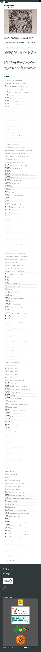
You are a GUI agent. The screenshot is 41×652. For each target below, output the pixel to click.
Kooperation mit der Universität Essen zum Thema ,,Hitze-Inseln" (17, 107)
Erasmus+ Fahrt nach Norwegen (11, 540)
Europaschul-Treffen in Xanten (10, 122)
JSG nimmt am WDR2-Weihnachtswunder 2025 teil (14, 207)
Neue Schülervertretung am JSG (11, 334)
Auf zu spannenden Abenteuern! (11, 407)
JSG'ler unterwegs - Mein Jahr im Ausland (12, 452)
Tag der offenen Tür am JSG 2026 (11, 189)
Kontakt (29, 647)
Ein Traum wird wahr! (9, 234)
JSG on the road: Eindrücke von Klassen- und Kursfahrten (15, 456)
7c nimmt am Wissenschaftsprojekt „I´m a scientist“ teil (15, 531)
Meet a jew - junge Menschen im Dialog (12, 331)
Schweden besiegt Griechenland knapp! (12, 431)
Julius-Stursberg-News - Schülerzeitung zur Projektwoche (15, 89)
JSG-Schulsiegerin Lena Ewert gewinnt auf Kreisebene (15, 552)
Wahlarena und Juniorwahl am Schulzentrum (13, 247)
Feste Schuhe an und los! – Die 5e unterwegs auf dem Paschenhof (17, 141)
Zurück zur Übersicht (10, 560)
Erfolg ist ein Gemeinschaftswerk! (11, 449)
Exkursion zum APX (8, 280)
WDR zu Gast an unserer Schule (11, 434)
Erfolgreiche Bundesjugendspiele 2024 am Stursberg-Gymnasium (17, 340)
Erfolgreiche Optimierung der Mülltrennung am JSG (14, 398)
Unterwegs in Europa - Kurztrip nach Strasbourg (14, 195)
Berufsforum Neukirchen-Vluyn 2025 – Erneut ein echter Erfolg (16, 231)
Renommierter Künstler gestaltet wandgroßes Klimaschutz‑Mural (17, 92)
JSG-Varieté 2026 (8, 171)
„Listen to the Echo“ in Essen (10, 225)
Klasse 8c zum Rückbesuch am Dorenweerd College (14, 98)
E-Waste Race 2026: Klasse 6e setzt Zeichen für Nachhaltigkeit (16, 116)
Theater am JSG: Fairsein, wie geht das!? (12, 213)
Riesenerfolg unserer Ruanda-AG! (11, 555)
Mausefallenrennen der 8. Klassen (11, 474)
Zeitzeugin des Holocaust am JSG (11, 319)
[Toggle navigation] (37, 1)
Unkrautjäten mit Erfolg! (9, 440)
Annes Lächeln (7, 519)
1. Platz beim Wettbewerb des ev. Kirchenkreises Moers (15, 259)
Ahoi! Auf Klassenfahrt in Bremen (11, 240)
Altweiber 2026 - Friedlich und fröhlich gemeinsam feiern (15, 177)
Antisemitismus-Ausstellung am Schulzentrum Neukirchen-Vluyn (17, 534)
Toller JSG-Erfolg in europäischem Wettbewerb (13, 125)
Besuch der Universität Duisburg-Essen (12, 292)
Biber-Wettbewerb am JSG (10, 295)
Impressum (35, 649)
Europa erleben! (8, 277)
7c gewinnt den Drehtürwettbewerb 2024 (12, 377)
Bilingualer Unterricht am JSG (10, 383)
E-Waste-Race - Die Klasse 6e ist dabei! (12, 131)
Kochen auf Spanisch (9, 301)
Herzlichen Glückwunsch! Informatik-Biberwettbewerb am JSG (16, 404)
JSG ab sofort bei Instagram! (10, 250)
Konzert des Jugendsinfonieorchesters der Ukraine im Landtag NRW (17, 543)
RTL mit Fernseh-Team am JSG (10, 365)
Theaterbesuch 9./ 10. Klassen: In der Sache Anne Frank (15, 201)
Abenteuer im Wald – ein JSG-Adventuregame (13, 413)
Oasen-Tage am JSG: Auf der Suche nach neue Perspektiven (16, 174)
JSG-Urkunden (7, 477)
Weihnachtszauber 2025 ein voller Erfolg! (12, 222)
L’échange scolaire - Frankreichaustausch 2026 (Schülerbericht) (17, 147)
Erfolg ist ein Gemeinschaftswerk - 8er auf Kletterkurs (15, 337)
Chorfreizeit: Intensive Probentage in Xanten (13, 168)
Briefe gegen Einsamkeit (9, 310)
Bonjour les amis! (8, 422)
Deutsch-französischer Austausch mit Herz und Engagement (16, 256)
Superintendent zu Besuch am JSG (11, 507)
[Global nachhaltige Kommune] (21, 611)
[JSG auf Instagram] (21, 629)
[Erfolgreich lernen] (20, 602)
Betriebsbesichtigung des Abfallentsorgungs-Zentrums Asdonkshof (17, 389)
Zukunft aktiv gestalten (9, 443)
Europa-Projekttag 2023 (9, 471)
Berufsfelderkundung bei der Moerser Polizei (13, 80)
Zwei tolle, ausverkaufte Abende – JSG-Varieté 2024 (14, 380)
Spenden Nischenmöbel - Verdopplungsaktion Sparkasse (15, 322)
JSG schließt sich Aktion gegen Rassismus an (13, 392)
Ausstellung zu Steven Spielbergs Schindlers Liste (14, 268)
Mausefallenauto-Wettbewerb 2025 (11, 262)
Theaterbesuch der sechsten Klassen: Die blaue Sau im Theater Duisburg (18, 150)
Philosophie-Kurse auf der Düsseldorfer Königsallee (14, 359)
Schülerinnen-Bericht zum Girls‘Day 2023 (12, 489)
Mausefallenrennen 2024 (9, 353)
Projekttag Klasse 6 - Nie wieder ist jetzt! (12, 283)
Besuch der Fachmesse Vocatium (11, 343)
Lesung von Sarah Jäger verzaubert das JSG (13, 480)
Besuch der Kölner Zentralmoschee (11, 501)
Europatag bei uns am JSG (10, 128)
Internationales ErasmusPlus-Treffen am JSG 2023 (14, 492)
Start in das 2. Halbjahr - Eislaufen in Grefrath (13, 180)
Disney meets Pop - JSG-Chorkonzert (12, 349)
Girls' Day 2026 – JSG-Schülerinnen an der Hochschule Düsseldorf (17, 138)
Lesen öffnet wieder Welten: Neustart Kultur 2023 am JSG (15, 495)
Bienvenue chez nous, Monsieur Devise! (12, 374)
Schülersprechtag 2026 (9, 186)
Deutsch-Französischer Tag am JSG (11, 401)
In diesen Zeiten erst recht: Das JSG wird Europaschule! (15, 522)
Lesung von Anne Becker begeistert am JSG (13, 486)
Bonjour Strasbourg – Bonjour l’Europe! (12, 516)
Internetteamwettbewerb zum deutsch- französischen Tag (16, 386)
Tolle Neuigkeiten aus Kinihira (10, 549)
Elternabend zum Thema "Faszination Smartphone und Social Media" (18, 244)
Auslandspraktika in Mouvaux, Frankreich (12, 144)
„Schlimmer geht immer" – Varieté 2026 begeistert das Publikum (17, 156)
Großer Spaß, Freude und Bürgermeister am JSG (14, 437)
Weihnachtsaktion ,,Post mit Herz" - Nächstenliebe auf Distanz (16, 313)
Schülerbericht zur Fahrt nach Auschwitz (12, 304)
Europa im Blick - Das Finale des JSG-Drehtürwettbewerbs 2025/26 (17, 113)
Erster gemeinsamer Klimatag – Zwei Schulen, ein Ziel (15, 253)
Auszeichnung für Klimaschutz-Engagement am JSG (14, 416)
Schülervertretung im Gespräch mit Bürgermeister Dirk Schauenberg (18, 165)
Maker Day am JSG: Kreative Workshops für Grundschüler (16, 307)
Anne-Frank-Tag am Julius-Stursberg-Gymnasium (14, 95)
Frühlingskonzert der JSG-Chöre (11, 468)
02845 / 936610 (7, 570)
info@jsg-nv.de (8, 573)
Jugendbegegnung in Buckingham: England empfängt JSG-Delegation (18, 498)
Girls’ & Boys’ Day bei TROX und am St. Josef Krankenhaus (15, 135)
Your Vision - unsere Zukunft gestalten (12, 183)
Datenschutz (34, 647)
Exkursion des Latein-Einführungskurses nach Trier (14, 162)
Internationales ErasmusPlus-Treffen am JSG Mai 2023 (15, 483)
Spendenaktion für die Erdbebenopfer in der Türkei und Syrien (16, 510)
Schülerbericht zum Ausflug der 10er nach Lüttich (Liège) (15, 153)
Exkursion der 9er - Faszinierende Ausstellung (13, 525)
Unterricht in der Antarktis (10, 192)
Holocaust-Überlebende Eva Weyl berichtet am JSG (14, 228)
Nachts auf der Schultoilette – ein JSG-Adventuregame (15, 410)
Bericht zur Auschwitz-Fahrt (10, 395)
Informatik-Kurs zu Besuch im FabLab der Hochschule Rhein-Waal (17, 346)
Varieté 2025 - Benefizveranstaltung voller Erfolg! (14, 286)
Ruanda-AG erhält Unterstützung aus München (14, 325)
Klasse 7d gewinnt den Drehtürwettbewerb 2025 (14, 274)
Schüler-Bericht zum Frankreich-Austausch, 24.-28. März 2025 (16, 271)
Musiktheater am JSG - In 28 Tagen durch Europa (14, 204)
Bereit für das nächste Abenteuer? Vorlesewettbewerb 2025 (16, 219)
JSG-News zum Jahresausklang (10, 198)
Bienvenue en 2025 (8, 289)
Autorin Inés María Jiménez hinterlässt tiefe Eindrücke (15, 446)
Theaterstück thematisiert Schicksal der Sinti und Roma (15, 316)
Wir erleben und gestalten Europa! (11, 368)
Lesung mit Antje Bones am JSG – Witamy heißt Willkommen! (16, 101)
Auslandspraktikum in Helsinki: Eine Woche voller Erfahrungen (16, 328)
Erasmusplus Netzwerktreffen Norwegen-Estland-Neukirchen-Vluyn (17, 513)
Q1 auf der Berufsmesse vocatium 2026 (12, 119)
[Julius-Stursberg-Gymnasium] (4, 2)
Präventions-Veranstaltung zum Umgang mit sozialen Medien (16, 86)
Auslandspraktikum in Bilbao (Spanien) (12, 504)
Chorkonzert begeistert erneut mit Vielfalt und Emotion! (15, 104)
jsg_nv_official (7, 574)
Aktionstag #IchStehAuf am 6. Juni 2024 (12, 362)
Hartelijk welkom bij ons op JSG (11, 159)
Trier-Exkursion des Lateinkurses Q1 (11, 462)
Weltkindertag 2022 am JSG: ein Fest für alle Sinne (14, 537)
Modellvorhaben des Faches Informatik (12, 425)
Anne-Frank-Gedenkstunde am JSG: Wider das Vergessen (15, 265)
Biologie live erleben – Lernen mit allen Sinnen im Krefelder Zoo (17, 237)
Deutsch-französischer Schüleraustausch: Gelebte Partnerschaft (17, 110)
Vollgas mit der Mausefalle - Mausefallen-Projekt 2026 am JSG (16, 83)
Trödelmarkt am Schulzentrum (10, 419)
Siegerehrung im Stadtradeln (10, 465)
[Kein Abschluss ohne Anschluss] (21, 620)
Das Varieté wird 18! (8, 546)
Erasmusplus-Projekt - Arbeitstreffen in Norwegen (14, 528)
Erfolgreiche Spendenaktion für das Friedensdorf (14, 356)
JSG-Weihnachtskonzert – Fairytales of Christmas (14, 216)
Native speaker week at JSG (10, 428)
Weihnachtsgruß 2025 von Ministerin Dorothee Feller (15, 210)
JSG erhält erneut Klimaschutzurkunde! (12, 459)
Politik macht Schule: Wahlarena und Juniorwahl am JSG (15, 298)
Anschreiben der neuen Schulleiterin (12, 371)
